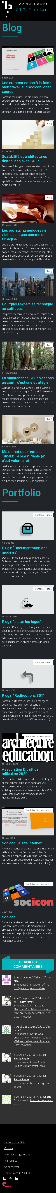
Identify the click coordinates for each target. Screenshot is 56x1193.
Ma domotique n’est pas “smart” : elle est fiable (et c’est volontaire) (24, 456)
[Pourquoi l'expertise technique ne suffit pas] (28, 282)
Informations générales (17, 1154)
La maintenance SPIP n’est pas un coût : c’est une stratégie (28, 380)
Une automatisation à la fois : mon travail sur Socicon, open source (26, 87)
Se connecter (11, 1167)
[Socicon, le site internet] (28, 821)
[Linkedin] (16, 1178)
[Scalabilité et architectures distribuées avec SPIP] (28, 134)
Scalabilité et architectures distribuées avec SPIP (24, 158)
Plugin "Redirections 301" (23, 695)
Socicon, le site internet (22, 843)
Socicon (9, 917)
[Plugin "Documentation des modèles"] (28, 525)
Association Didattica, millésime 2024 (20, 771)
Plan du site (10, 1160)
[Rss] (4, 1178)
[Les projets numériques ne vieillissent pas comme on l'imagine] (28, 208)
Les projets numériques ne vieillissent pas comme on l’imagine (24, 234)
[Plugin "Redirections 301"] (28, 673)
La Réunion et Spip (14, 1142)
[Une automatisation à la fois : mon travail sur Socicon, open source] (28, 60)
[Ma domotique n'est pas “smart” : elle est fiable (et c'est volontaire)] (28, 429)
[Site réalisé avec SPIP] (6, 1184)
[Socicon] (28, 894)
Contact (8, 1148)
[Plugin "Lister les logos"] (28, 599)
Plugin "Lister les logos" (22, 622)
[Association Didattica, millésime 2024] (28, 747)
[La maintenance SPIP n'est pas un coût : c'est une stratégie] (28, 355)
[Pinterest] (10, 1178)
